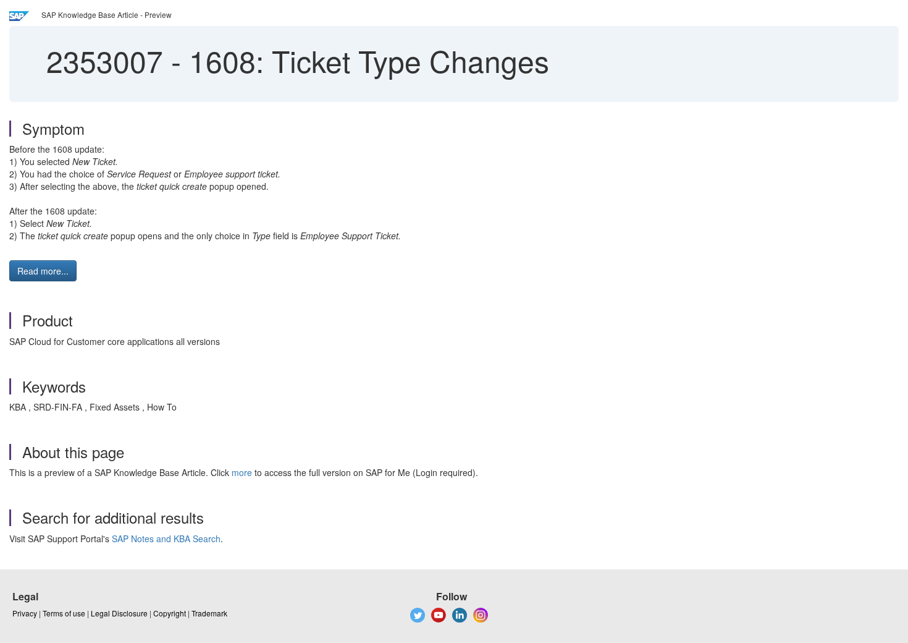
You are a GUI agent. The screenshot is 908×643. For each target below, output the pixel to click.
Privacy (24, 613)
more (242, 472)
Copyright (169, 613)
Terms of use (64, 613)
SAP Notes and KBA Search (166, 538)
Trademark (209, 613)
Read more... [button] (43, 271)
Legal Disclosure (119, 613)
